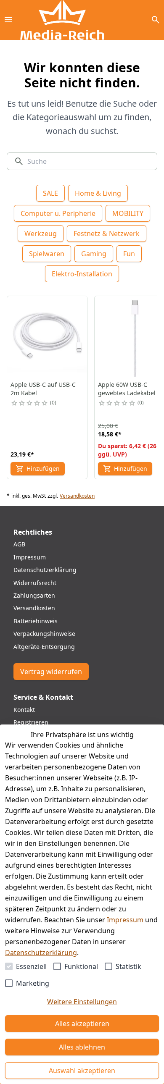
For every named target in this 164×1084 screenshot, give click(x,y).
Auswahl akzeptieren (82, 1070)
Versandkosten (77, 496)
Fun (129, 253)
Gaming (93, 253)
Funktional (81, 966)
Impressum (125, 919)
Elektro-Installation (82, 273)
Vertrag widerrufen (51, 671)
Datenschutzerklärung (41, 952)
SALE (50, 193)
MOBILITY (127, 213)
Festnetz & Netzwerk (107, 233)
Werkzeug (40, 233)
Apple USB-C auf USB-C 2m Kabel (43, 389)
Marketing (32, 983)
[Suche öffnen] (155, 19)
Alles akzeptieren (82, 1023)
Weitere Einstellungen (82, 1001)
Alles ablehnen (82, 1047)
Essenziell (31, 966)
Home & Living (98, 193)
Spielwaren (46, 253)
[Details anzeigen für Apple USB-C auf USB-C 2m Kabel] (47, 336)
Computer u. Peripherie (58, 213)
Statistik (128, 966)
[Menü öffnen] (8, 19)
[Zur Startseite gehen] (62, 20)
